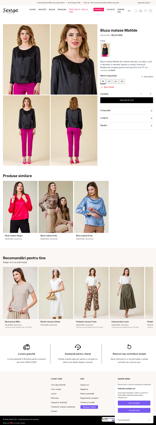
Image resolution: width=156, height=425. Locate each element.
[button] (99, 9)
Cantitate (104, 94)
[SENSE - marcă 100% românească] (11, 11)
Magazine (84, 389)
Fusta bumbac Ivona (120, 321)
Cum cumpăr (56, 389)
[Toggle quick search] (136, 11)
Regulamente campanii (89, 398)
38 (103, 81)
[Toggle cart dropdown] (150, 10)
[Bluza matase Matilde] (105, 50)
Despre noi (84, 385)
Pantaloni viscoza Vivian (86, 321)
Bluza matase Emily (48, 235)
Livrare (53, 394)
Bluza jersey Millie (12, 321)
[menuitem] (32, 9)
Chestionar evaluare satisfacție (63, 407)
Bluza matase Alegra (13, 235)
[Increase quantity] (150, 93)
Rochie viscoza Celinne (50, 321)
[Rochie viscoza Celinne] (56, 293)
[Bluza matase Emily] (56, 207)
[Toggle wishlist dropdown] (145, 10)
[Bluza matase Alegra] (20, 207)
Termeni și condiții (87, 402)
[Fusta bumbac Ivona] (127, 293)
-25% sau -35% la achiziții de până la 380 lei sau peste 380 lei (40, 3)
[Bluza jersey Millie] (20, 293)
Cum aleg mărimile (58, 385)
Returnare (55, 398)
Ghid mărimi (148, 77)
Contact (54, 411)
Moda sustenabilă (87, 394)
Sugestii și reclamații (59, 402)
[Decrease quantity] (140, 93)
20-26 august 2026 (70, 3)
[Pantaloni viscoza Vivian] (91, 293)
